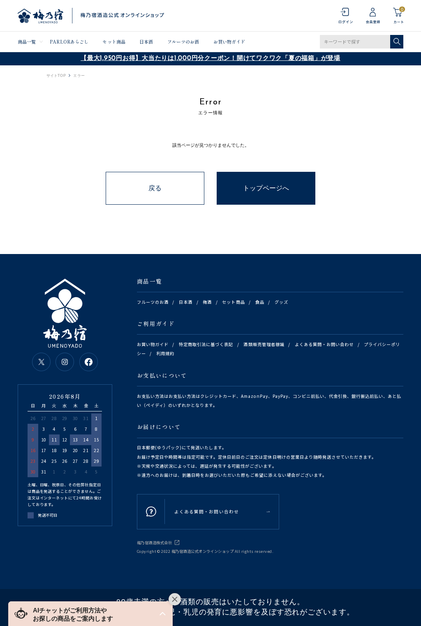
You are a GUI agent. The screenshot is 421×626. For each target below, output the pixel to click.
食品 (259, 302)
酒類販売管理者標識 (263, 344)
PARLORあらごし (69, 41)
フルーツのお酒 (183, 41)
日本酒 (146, 41)
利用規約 (165, 353)
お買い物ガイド (229, 41)
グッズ (281, 302)
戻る (155, 188)
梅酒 (207, 302)
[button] (90, 613)
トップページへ (266, 188)
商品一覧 (27, 41)
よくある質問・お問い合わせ (324, 344)
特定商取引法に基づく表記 (206, 344)
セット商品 (113, 41)
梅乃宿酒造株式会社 (154, 542)
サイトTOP (56, 76)
